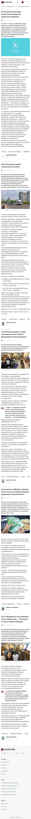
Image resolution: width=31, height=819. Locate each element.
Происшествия (5, 762)
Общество (26, 151)
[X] (14, 20)
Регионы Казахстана (8, 604)
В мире (3, 774)
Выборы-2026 (10, 6)
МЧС (3, 476)
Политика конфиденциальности (9, 785)
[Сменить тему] (23, 2)
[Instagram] (2, 20)
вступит (9, 309)
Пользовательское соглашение (9, 783)
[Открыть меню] (28, 2)
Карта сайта (4, 803)
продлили (26, 311)
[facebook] (11, 753)
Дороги (4, 319)
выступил (25, 463)
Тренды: (3, 6)
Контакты (3, 806)
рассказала (11, 726)
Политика (3, 765)
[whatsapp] (5, 20)
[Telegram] (8, 20)
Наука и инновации (14, 151)
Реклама (3, 809)
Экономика (4, 771)
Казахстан (5, 733)
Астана (4, 151)
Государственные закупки (8, 794)
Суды (23, 476)
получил (16, 596)
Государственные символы (8, 788)
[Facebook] (11, 20)
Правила (22, 319)
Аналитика (4, 768)
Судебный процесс (13, 476)
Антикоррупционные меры (8, 791)
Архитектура (13, 319)
